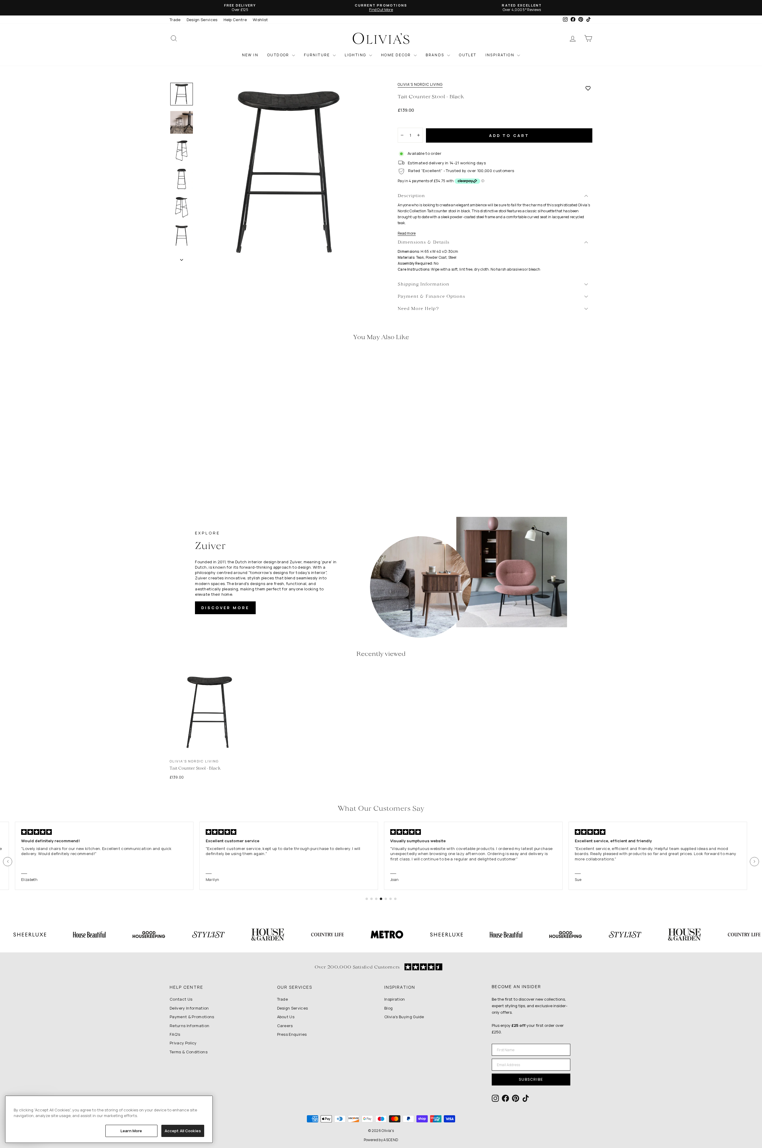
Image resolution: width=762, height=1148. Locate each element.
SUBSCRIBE (531, 1079)
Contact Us (181, 999)
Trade (175, 19)
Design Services (202, 19)
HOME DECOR (396, 54)
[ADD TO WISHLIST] (588, 88)
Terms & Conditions (188, 1052)
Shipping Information (423, 284)
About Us (286, 1016)
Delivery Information (189, 1008)
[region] (109, 1119)
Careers (285, 1025)
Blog (388, 1008)
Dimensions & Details (423, 242)
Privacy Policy (183, 1043)
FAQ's (175, 1034)
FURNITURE (317, 54)
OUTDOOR (279, 54)
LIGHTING (356, 54)
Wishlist (260, 19)
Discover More (225, 607)
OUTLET (467, 54)
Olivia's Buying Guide (404, 1016)
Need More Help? (418, 309)
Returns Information (189, 1025)
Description (411, 196)
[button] (7, 861)
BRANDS (436, 54)
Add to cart (509, 135)
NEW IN (250, 54)
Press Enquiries (292, 1034)
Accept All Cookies (183, 1130)
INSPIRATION (500, 54)
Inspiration (394, 999)
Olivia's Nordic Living (420, 84)
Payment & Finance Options (431, 296)
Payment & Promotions (192, 1016)
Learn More (131, 1130)
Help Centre (235, 19)
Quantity (409, 122)
